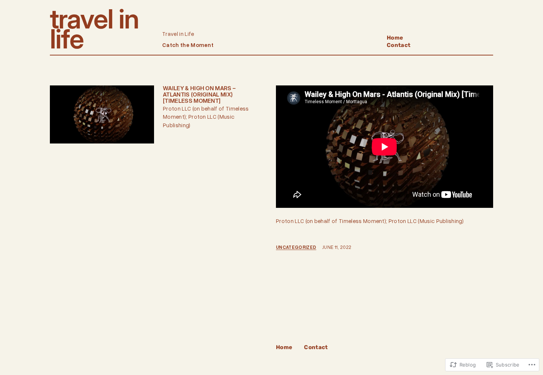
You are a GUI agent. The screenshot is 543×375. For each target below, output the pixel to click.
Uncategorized (296, 247)
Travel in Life (94, 29)
